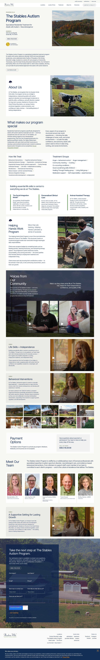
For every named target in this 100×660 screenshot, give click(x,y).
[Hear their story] (30, 324)
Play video (56, 361)
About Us (69, 5)
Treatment (60, 5)
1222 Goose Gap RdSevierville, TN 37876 (11, 33)
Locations (42, 5)
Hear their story (32, 328)
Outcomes (76, 5)
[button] (98, 650)
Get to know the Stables (58, 105)
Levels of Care (51, 5)
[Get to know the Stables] (53, 101)
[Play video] (53, 358)
